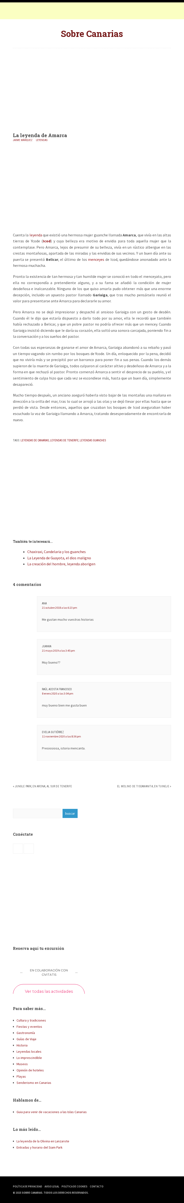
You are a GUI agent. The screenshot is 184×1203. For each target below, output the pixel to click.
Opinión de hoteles (30, 1070)
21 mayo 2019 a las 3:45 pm (58, 650)
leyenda (35, 235)
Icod (47, 241)
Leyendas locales (29, 1051)
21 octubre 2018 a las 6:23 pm (59, 607)
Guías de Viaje (26, 1039)
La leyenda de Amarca (40, 135)
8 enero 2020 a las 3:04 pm (57, 693)
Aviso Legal (52, 1186)
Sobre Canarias (92, 33)
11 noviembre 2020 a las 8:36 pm (61, 736)
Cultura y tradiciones (31, 1020)
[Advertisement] (92, 86)
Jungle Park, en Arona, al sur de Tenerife (43, 786)
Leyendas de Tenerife (64, 440)
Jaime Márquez (22, 140)
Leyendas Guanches (93, 440)
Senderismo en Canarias (34, 1082)
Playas (21, 1076)
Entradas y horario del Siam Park (40, 1147)
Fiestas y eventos (29, 1026)
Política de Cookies (74, 1186)
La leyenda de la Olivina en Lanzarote (43, 1141)
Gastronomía (26, 1033)
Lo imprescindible (29, 1058)
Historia (22, 1045)
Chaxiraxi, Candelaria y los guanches (56, 551)
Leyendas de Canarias (35, 440)
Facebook (18, 12)
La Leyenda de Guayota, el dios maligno (59, 557)
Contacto (97, 1186)
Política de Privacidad (27, 1186)
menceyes (96, 259)
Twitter (27, 12)
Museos (22, 1064)
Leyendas (41, 140)
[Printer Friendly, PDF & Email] (26, 432)
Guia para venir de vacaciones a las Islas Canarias (52, 1112)
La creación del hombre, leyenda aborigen (61, 563)
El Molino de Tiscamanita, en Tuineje (143, 786)
